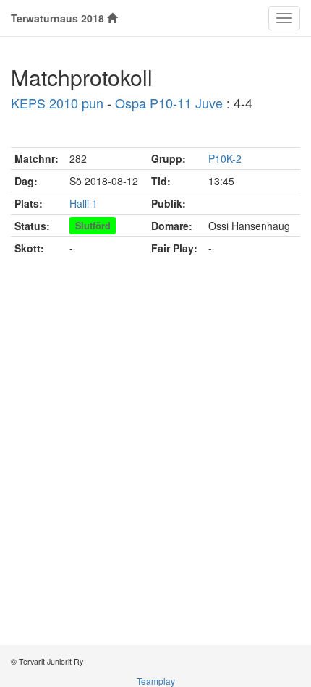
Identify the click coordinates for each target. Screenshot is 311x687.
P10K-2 (225, 158)
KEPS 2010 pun (57, 102)
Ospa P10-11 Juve (169, 102)
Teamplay (156, 681)
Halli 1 (83, 203)
